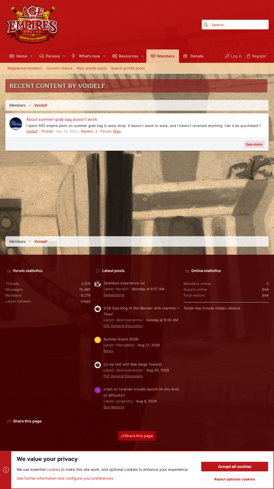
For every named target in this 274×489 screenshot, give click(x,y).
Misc (117, 131)
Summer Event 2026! (121, 339)
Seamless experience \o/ (124, 283)
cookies (53, 469)
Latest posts (113, 270)
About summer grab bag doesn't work (61, 119)
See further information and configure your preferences (65, 478)
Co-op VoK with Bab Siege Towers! (133, 364)
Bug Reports (114, 407)
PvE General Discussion (123, 326)
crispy (85, 301)
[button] (31, 56)
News (108, 351)
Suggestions (114, 295)
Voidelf (32, 131)
